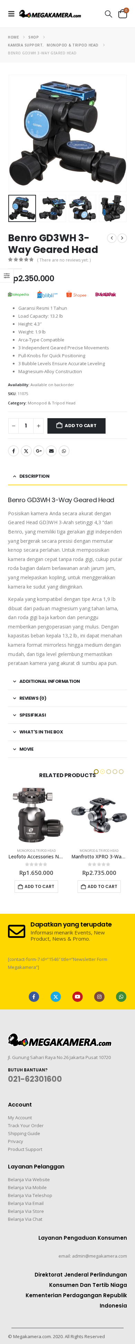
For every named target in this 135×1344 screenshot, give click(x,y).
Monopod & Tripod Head (51, 402)
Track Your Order (26, 1125)
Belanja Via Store (26, 1211)
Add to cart (81, 425)
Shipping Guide (24, 1133)
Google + (38, 450)
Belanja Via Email (26, 1203)
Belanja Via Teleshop (30, 1195)
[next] (122, 238)
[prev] (112, 238)
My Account (20, 1117)
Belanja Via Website (29, 1179)
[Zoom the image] (60, 1037)
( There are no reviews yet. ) (64, 260)
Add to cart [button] (39, 886)
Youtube (77, 997)
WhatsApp (64, 450)
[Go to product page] (36, 815)
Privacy (15, 1141)
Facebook (13, 450)
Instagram (99, 997)
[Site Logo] (50, 14)
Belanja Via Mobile (27, 1187)
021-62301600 (35, 1079)
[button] (13, 14)
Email (51, 450)
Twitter (26, 450)
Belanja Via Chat (25, 1219)
